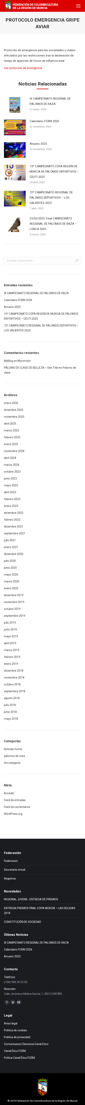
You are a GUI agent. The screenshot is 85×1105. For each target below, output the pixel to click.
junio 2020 (10, 567)
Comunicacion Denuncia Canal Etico (26, 1044)
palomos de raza (14, 756)
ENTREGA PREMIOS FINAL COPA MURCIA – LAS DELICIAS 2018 (39, 911)
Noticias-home (13, 749)
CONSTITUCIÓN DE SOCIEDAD (22, 921)
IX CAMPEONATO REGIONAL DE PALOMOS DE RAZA (50, 101)
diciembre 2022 (13, 512)
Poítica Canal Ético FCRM (19, 1057)
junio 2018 (10, 711)
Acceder (9, 793)
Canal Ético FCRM (15, 1050)
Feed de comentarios (17, 807)
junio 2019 (10, 629)
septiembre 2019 (14, 615)
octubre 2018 (12, 684)
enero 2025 (11, 444)
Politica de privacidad (17, 1037)
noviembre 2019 (14, 602)
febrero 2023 (12, 499)
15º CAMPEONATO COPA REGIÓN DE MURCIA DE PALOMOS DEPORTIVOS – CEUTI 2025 (54, 172)
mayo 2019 (11, 636)
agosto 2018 (12, 698)
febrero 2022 (12, 519)
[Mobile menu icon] (78, 6)
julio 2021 (10, 540)
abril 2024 (10, 457)
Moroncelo (24, 360)
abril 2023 (10, 492)
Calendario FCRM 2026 (44, 121)
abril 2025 (10, 423)
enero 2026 (11, 403)
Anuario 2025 (38, 144)
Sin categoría (12, 762)
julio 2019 (10, 622)
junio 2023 (10, 478)
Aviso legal (10, 1023)
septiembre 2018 (14, 691)
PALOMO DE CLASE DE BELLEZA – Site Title (31, 367)
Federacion (11, 860)
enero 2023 (11, 505)
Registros (10, 878)
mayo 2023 (11, 485)
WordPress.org (13, 813)
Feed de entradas (15, 800)
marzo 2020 (11, 581)
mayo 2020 (11, 574)
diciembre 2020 (13, 554)
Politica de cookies (15, 1030)
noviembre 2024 (14, 451)
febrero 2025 (12, 437)
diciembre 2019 (13, 595)
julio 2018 (10, 705)
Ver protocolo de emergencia (23, 68)
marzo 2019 (11, 650)
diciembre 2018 (13, 670)
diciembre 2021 (13, 526)
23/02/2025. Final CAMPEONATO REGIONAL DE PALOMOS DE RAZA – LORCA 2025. (53, 224)
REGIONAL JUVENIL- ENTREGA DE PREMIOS (31, 899)
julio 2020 (10, 560)
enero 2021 (11, 547)
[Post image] (15, 105)
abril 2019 (10, 643)
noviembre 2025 (14, 416)
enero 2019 (11, 663)
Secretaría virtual (14, 869)
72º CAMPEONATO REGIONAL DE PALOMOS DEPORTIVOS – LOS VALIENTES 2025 (51, 198)
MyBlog (8, 360)
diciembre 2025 (13, 409)
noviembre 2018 (14, 677)
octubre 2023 (12, 471)
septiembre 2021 (14, 533)
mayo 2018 (11, 718)
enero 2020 (11, 588)
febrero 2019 (12, 656)
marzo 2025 (11, 430)
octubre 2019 (12, 608)
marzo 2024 (11, 464)
